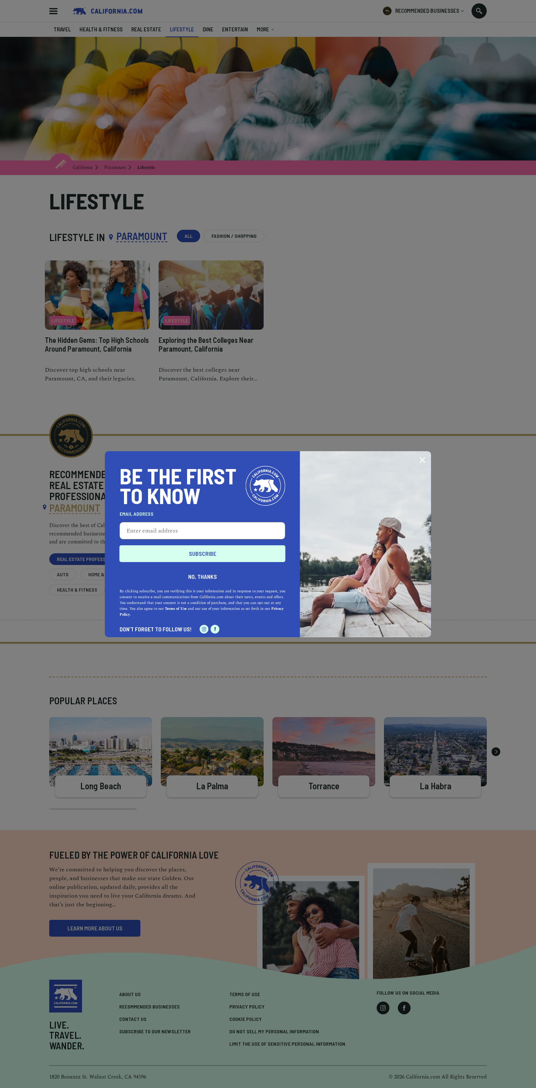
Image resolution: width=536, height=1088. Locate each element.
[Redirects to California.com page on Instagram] (204, 629)
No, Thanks (202, 576)
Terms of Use (176, 609)
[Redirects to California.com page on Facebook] (215, 629)
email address (137, 513)
